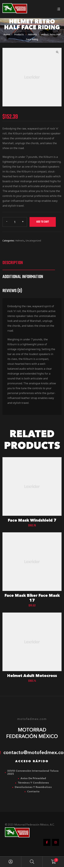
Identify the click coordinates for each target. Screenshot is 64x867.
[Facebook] (46, 842)
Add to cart (42, 222)
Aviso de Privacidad (33, 778)
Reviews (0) (12, 290)
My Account (10, 861)
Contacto (33, 791)
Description (12, 262)
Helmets (19, 240)
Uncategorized (33, 240)
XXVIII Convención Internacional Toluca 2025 (32, 772)
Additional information (22, 276)
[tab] (28, 263)
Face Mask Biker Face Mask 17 (32, 598)
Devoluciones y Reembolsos (33, 787)
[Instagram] (55, 842)
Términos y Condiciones (33, 783)
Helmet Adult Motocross (32, 676)
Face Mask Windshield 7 (32, 521)
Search (32, 861)
